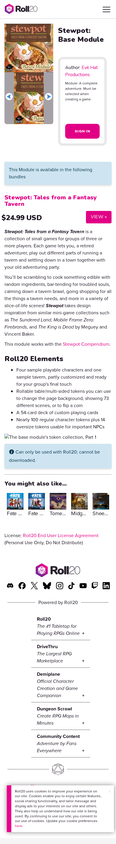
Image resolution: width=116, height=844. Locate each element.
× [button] (110, 791)
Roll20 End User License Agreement (60, 535)
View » (96, 216)
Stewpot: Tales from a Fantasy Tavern (50, 200)
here (18, 826)
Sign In (82, 131)
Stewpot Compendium (86, 344)
